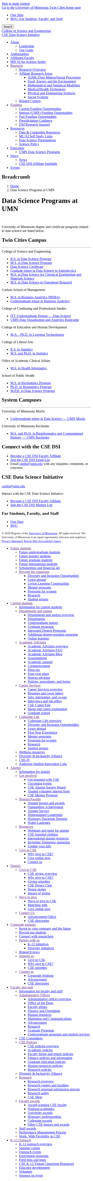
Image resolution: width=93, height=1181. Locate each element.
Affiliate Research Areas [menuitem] (35, 73)
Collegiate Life (29, 717)
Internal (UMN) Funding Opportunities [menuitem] (45, 113)
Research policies (39, 1069)
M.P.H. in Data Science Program (32, 391)
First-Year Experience (42, 732)
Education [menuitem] (17, 148)
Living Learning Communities (48, 583)
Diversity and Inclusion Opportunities (53, 576)
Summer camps (29, 1148)
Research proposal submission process (54, 1089)
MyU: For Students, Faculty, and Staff (36, 19)
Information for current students (40, 607)
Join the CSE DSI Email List (30, 460)
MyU (14, 525)
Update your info (39, 846)
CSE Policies (28, 1042)
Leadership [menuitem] (26, 46)
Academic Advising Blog (45, 654)
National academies (41, 1109)
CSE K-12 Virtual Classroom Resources (46, 1164)
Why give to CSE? (40, 854)
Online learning (38, 638)
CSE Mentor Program (43, 795)
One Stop (16, 15)
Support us (26, 956)
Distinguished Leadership (45, 815)
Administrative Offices (34, 995)
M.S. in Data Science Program (31, 263)
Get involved (28, 775)
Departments (36, 619)
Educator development (34, 1167)
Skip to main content (16, 3)
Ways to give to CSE (42, 901)
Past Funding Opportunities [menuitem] (37, 116)
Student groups (38, 599)
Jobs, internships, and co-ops (47, 697)
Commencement (39, 666)
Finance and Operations (44, 1011)
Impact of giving (39, 893)
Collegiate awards (40, 1120)
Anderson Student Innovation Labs (43, 764)
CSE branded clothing (43, 834)
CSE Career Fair (39, 705)
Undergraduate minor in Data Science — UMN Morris (47, 419)
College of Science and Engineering (26, 31)
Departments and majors (35, 611)
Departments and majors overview (51, 615)
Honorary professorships (44, 1116)
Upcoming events (40, 783)
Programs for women (42, 591)
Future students (20, 548)
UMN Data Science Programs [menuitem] (39, 152)
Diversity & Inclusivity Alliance (40, 756)
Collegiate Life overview (45, 721)
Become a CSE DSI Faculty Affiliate (35, 456)
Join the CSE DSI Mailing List (31, 505)
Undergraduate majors (43, 623)
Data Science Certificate (26, 267)
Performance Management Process (42, 1132)
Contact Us (26, 913)
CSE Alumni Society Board (47, 787)
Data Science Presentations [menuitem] (37, 140)
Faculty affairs (37, 1007)
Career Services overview (45, 689)
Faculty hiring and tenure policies (50, 1054)
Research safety (38, 1093)
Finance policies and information (50, 1058)
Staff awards (27, 1128)
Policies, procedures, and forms (49, 681)
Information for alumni (34, 772)
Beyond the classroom (34, 572)
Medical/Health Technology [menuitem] (47, 89)
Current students (21, 603)
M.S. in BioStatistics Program (30, 383)
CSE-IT (24, 760)
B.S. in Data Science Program (30, 259)
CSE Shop (35, 1097)
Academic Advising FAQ (45, 650)
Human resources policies (45, 1066)
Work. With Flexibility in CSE (39, 1136)
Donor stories (37, 889)
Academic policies (40, 1050)
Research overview (41, 1081)
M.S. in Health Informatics (28, 368)
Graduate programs (41, 627)
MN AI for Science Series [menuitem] (28, 62)
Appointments (37, 658)
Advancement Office (42, 917)
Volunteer (25, 1171)
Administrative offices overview (49, 999)
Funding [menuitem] (16, 105)
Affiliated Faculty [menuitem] (22, 58)
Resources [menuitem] (17, 128)
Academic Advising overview (48, 646)
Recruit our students (32, 932)
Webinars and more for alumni (48, 830)
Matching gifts (37, 905)
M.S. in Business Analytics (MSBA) (35, 297)
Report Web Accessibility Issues (42, 541)
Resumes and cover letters (45, 693)
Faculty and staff (21, 987)
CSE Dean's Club (40, 885)
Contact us (35, 862)
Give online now (39, 858)
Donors (15, 866)
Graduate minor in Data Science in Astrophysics (43, 270)
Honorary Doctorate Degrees (47, 819)
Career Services (29, 685)
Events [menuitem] (15, 167)
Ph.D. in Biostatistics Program (30, 387)
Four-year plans (38, 674)
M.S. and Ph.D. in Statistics (29, 353)
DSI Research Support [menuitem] (34, 124)
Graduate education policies (47, 1062)
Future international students (38, 564)
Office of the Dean (40, 1003)
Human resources (39, 1015)
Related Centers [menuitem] (30, 101)
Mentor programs (39, 587)
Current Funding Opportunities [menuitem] (40, 109)
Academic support (40, 662)
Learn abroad (37, 579)
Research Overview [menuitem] (32, 69)
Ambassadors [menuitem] (19, 54)
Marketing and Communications (50, 1018)
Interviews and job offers (45, 701)
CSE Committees (31, 1038)
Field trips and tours (32, 1160)
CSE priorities (37, 968)
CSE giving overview (42, 873)
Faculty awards (29, 1101)
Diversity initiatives (41, 948)
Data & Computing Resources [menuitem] (39, 132)
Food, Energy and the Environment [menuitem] (52, 81)
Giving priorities (39, 881)
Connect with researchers (36, 936)
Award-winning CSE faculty (47, 1105)
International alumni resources (48, 838)
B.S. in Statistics (21, 349)
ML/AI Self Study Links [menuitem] (36, 136)
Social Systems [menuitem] (38, 97)
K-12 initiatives (38, 944)
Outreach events (30, 1152)
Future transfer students (35, 556)
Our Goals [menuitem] (26, 50)
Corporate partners (23, 924)
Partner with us (29, 940)
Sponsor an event (31, 1175)
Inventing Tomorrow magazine (49, 842)
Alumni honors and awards (46, 803)
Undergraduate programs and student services (59, 1034)
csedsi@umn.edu (31, 464)
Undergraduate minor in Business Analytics (40, 301)
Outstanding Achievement (45, 807)
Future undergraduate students (39, 552)
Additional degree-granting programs (53, 634)
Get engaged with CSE (43, 779)
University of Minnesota (43, 533)
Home (14, 186)
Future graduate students (35, 560)
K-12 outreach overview (35, 1144)
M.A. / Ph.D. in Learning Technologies (37, 334)
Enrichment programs (33, 1156)
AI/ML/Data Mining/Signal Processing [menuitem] (54, 77)
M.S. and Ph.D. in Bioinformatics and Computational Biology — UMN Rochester (46, 435)
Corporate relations (41, 975)
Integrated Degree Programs (47, 630)
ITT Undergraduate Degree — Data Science (40, 316)
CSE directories (38, 920)
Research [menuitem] (16, 66)
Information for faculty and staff (41, 991)
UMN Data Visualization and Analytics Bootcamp (44, 320)
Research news (29, 952)
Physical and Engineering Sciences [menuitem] (51, 93)
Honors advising (39, 677)
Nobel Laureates (39, 823)
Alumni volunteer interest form (49, 791)
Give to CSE (28, 850)
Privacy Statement (12, 541)
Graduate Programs (41, 1030)
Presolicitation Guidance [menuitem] (35, 120)
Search (7, 26)
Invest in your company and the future (45, 928)
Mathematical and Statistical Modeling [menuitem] (54, 85)
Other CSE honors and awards (48, 1124)
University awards (40, 1113)
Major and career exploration (47, 709)
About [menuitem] (14, 42)
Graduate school (39, 713)
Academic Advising (32, 642)
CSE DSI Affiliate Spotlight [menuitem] (38, 164)
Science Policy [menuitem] (29, 144)
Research (34, 595)
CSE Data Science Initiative (21, 35)
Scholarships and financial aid (39, 568)
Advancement (37, 979)
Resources (26, 826)
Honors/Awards (30, 799)
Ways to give (28, 897)
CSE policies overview (43, 1046)
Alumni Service (38, 811)
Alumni (15, 768)
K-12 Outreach (20, 1140)
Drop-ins (34, 670)
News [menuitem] (14, 156)
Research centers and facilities (48, 1085)
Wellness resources (32, 752)
